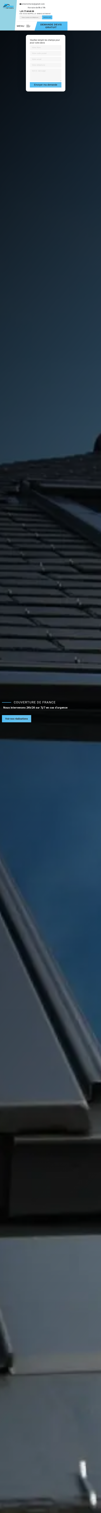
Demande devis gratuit (51, 26)
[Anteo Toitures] (8, 16)
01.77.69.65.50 (27, 11)
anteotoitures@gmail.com (33, 4)
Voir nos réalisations (16, 718)
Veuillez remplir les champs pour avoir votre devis (45, 41)
